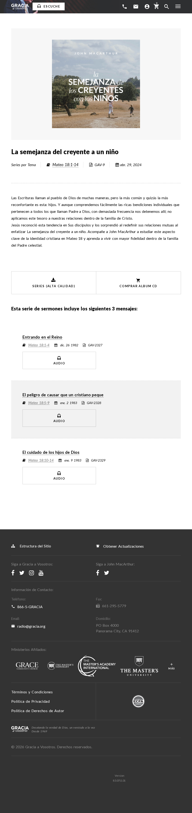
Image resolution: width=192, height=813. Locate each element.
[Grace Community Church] (27, 666)
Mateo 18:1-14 (65, 165)
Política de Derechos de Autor (37, 710)
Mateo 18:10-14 (41, 460)
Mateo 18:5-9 (38, 403)
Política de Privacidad (30, 701)
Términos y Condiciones (32, 692)
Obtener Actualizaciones (123, 546)
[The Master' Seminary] (60, 666)
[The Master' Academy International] (97, 666)
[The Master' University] (139, 666)
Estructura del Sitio (35, 546)
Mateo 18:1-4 (38, 345)
